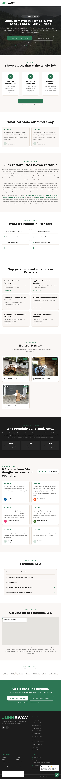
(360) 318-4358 (37, 757)
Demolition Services (37, 744)
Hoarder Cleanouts (37, 733)
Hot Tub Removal (36, 722)
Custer (6, 673)
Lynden (28, 673)
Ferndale (18, 757)
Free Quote (35, 747)
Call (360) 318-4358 (44, 38)
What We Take (35, 749)
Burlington (4, 763)
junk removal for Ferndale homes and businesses (37, 195)
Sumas (44, 673)
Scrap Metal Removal (37, 736)
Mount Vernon (53, 673)
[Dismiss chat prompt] (40, 765)
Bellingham (36, 673)
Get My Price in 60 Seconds (20, 38)
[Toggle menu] (58, 3)
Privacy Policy (46, 776)
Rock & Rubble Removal (38, 741)
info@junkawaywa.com (39, 760)
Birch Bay (20, 673)
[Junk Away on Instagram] (7, 727)
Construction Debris (37, 731)
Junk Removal (35, 720)
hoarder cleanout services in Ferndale (46, 197)
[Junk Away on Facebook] (3, 727)
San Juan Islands (19, 766)
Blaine (12, 673)
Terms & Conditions (55, 776)
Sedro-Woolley (19, 763)
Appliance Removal (36, 728)
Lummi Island (5, 766)
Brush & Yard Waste (37, 739)
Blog (41, 776)
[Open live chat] (57, 775)
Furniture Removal (36, 725)
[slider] (16, 366)
